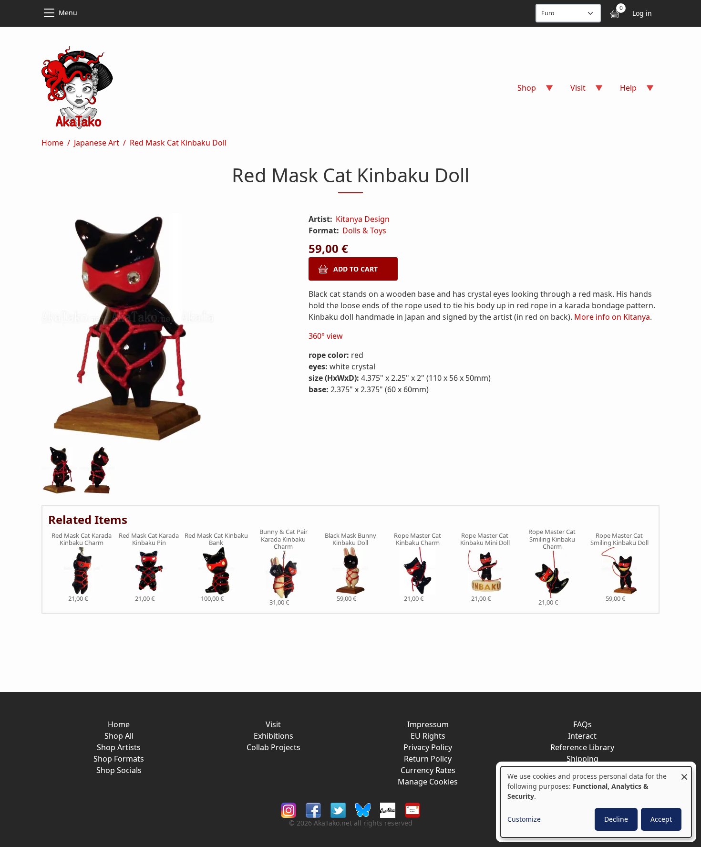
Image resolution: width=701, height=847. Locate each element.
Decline (616, 819)
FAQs (582, 724)
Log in (642, 13)
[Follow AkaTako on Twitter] (338, 809)
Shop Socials (119, 770)
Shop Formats (118, 758)
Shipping (582, 758)
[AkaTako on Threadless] (387, 809)
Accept (661, 819)
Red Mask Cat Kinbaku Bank (216, 539)
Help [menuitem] (622, 91)
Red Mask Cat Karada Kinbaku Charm (82, 539)
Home (52, 142)
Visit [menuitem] (572, 91)
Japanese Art (96, 142)
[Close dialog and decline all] (684, 772)
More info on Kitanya (612, 317)
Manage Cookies (428, 781)
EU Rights (428, 736)
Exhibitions (273, 736)
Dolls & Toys (364, 230)
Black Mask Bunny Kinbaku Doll (350, 539)
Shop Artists (119, 747)
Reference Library (582, 747)
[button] (163, 329)
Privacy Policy (427, 747)
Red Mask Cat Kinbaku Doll (178, 142)
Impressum (428, 724)
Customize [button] (524, 819)
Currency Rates (428, 770)
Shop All (119, 736)
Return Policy (428, 758)
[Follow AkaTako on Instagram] (288, 809)
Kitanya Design (363, 219)
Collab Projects (273, 747)
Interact (582, 736)
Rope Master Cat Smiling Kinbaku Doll (619, 539)
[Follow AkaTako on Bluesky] (362, 809)
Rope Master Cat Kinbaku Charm (417, 539)
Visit (273, 724)
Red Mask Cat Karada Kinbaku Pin (149, 539)
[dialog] (596, 801)
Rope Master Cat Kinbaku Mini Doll (485, 539)
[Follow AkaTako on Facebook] (313, 809)
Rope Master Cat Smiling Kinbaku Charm (552, 539)
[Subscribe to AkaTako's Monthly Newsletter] (412, 809)
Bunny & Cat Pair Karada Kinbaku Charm (283, 539)
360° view (326, 336)
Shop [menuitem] (521, 91)
